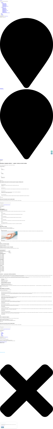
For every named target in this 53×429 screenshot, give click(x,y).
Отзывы (2, 14)
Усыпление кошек (4, 3)
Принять (2, 427)
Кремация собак (4, 8)
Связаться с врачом (2, 166)
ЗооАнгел (1, 0)
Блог (1, 334)
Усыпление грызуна (4, 4)
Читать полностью (3, 294)
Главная (2, 2)
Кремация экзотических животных (6, 12)
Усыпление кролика (4, 5)
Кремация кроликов (4, 9)
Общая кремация (1, 259)
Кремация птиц (4, 11)
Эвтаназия (1, 265)
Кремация (2, 7)
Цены (1, 13)
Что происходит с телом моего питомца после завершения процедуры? (8, 320)
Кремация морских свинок (5, 10)
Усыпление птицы (4, 6)
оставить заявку (1, 330)
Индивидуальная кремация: (2, 253)
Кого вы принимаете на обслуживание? (5, 319)
